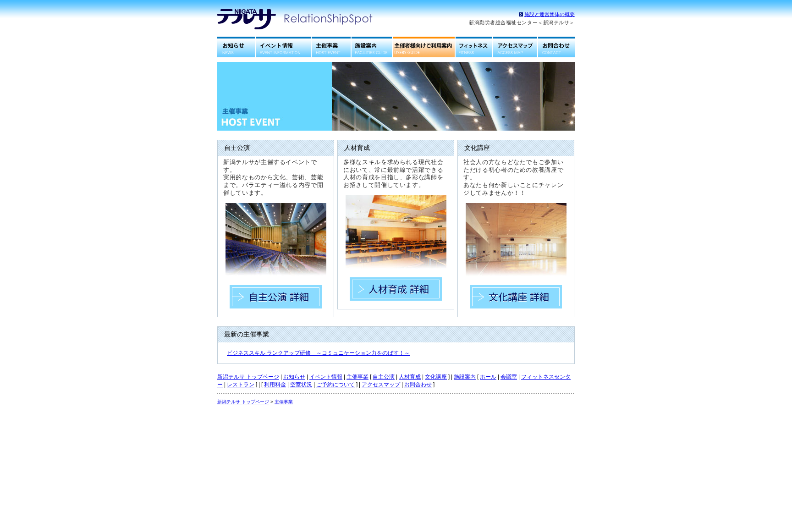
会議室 (508, 377)
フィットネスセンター (474, 47)
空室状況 (301, 384)
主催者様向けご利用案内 (423, 47)
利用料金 (275, 384)
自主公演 (384, 377)
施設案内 (371, 47)
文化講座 (436, 377)
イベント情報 (283, 47)
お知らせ (236, 47)
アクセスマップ (515, 47)
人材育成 (410, 377)
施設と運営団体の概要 (549, 14)
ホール (488, 377)
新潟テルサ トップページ (248, 377)
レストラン (240, 384)
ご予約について (335, 384)
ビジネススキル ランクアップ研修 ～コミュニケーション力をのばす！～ (318, 353)
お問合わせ (556, 47)
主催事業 (331, 47)
